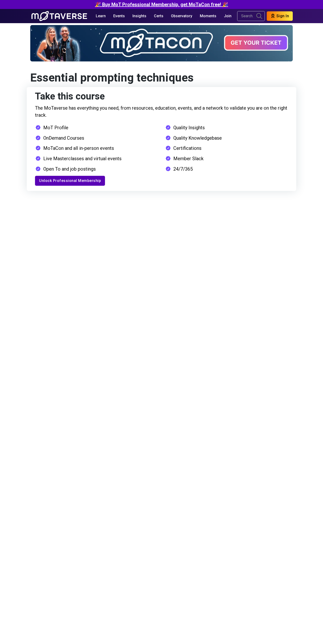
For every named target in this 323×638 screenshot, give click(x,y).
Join (227, 16)
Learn (101, 16)
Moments (208, 16)
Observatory (181, 16)
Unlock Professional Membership (70, 180)
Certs (158, 16)
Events (119, 16)
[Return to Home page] (59, 16)
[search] (259, 16)
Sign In (282, 16)
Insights (139, 16)
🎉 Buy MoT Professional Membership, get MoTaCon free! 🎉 (161, 4)
